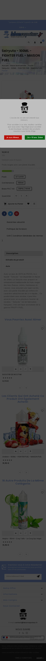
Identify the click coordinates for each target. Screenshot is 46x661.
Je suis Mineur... (13, 137)
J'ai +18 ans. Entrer (35, 137)
